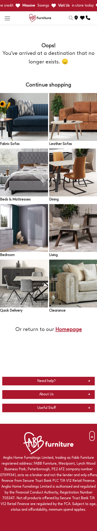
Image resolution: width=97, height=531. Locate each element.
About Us (46, 394)
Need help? (46, 381)
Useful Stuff (46, 408)
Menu (7, 18)
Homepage (68, 329)
